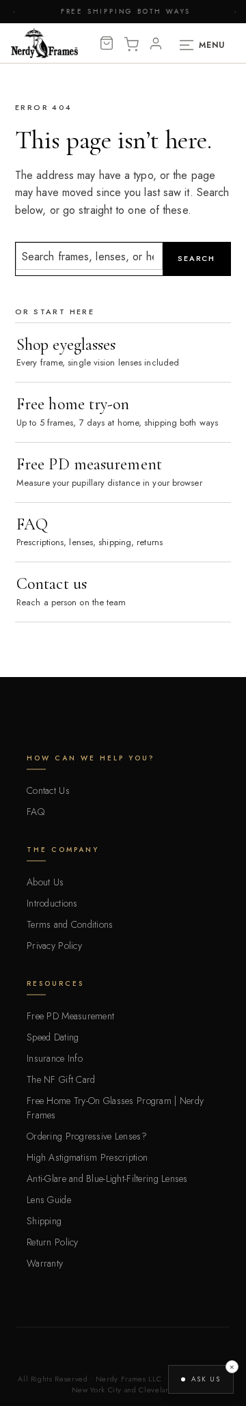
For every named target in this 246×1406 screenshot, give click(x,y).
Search (196, 258)
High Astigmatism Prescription (87, 1157)
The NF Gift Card (61, 1079)
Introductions (52, 903)
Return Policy (53, 1242)
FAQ (35, 811)
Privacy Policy (54, 945)
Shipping (44, 1221)
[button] (201, 1379)
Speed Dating (53, 1037)
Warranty (45, 1263)
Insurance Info (55, 1058)
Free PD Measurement (70, 1016)
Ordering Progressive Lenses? (87, 1136)
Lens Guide (49, 1200)
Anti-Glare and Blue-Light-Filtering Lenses (107, 1178)
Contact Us (48, 790)
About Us (45, 882)
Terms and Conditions (70, 924)
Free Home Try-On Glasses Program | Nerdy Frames (115, 1108)
